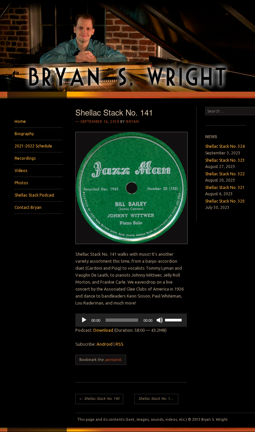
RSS (120, 344)
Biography (24, 133)
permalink (113, 360)
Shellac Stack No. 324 (225, 146)
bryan (132, 122)
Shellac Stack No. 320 (225, 201)
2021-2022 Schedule (33, 146)
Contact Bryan (28, 207)
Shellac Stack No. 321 (225, 187)
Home (20, 121)
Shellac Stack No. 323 (225, 160)
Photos (21, 183)
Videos (21, 170)
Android (105, 344)
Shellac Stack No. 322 (225, 174)
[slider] (174, 319)
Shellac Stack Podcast (34, 195)
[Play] (84, 320)
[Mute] (159, 320)
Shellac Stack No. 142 (158, 398)
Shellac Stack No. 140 (99, 398)
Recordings (25, 158)
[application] (131, 320)
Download (103, 330)
